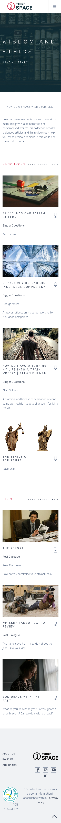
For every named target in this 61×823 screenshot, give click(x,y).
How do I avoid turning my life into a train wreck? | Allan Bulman (25, 369)
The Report (13, 548)
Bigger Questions (14, 225)
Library (21, 62)
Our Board (10, 765)
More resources (42, 165)
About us (9, 753)
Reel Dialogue (11, 556)
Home (7, 62)
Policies (8, 759)
